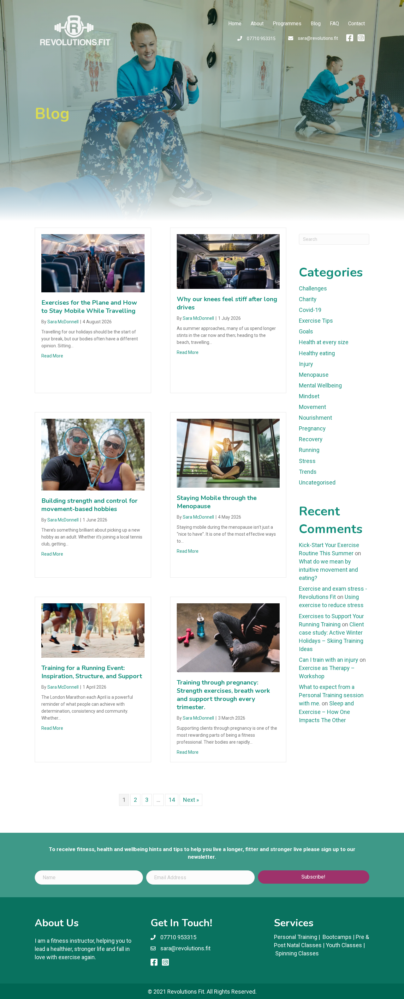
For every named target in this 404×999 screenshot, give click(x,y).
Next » (191, 799)
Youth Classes (344, 945)
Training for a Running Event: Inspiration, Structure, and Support (91, 672)
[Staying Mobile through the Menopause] (228, 452)
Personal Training (295, 937)
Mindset (309, 396)
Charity (308, 299)
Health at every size (323, 342)
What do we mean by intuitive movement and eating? (328, 569)
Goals (306, 331)
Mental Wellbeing (320, 385)
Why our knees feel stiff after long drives (227, 303)
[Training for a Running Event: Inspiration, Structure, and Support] (93, 630)
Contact (356, 24)
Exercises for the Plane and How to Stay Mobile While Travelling (89, 306)
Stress (307, 461)
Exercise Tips (316, 320)
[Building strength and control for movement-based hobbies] (93, 454)
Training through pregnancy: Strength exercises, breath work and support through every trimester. (223, 694)
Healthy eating (317, 353)
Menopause (314, 374)
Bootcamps (337, 937)
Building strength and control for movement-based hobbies (89, 504)
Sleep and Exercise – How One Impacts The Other (326, 711)
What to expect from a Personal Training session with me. (331, 695)
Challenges (313, 288)
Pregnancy (312, 428)
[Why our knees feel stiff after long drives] (228, 261)
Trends (308, 471)
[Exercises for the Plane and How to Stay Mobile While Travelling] (93, 262)
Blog (316, 24)
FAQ (334, 24)
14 (172, 799)
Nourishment (315, 417)
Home (234, 24)
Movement (312, 407)
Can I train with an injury (328, 659)
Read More (52, 355)
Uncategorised (317, 482)
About (257, 24)
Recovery (311, 439)
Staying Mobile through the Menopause (217, 502)
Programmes (287, 24)
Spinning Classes (297, 953)
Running (309, 450)
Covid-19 (310, 310)
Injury (306, 364)
